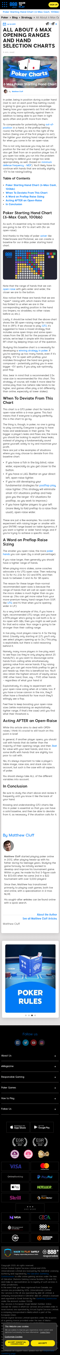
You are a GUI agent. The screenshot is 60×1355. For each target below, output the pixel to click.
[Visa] (15, 1166)
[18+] (15, 1238)
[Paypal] (45, 1177)
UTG (9, 602)
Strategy (26, 17)
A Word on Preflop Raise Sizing (25, 196)
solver (43, 236)
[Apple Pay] (15, 1187)
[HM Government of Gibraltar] (15, 1227)
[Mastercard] (45, 1166)
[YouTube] (33, 1042)
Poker (4, 17)
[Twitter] (25, 1042)
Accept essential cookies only (17, 1343)
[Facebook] (17, 1042)
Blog (15, 17)
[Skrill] (15, 1197)
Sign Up (54, 5)
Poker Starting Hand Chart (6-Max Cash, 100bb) (31, 12)
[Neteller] (45, 1187)
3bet (54, 746)
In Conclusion (14, 204)
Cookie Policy (45, 1332)
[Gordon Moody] (45, 1238)
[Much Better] (45, 1198)
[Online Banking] (15, 1177)
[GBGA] (44, 1217)
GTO (44, 325)
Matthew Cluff (17, 92)
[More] (30, 1208)
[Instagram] (41, 1042)
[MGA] (15, 1217)
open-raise (9, 289)
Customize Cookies (13, 1337)
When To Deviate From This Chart (27, 192)
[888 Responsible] (44, 1228)
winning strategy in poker (33, 350)
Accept (42, 1343)
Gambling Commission (46, 1298)
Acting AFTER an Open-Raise (24, 200)
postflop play (47, 485)
